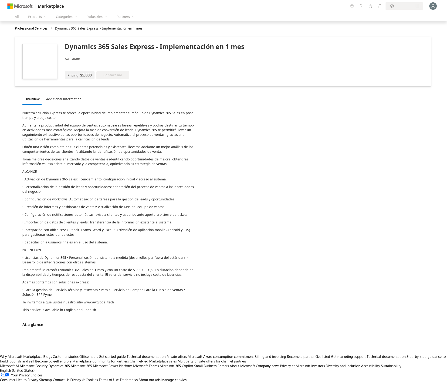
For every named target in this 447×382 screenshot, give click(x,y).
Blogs (47, 356)
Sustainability (391, 365)
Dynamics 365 (59, 365)
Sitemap (45, 379)
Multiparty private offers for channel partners (212, 361)
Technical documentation (146, 356)
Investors (318, 365)
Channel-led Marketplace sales (153, 361)
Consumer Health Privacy (19, 379)
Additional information (63, 99)
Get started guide (112, 356)
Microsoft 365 (81, 365)
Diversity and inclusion (343, 365)
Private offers (176, 356)
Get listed (322, 356)
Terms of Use (109, 379)
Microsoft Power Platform (112, 365)
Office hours (88, 356)
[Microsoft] (20, 6)
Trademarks (129, 379)
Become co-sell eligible (53, 361)
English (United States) (17, 370)
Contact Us (61, 379)
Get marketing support (348, 356)
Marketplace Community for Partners (100, 361)
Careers (223, 365)
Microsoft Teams (146, 365)
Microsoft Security (33, 365)
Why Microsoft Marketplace (21, 356)
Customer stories (65, 356)
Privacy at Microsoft (295, 365)
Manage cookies (173, 379)
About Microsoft (242, 365)
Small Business (205, 365)
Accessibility (370, 365)
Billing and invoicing (270, 356)
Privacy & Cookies (84, 379)
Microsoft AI (9, 365)
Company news (267, 365)
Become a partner (301, 356)
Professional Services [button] (31, 28)
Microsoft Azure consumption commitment (221, 356)
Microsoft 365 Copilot (176, 365)
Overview (32, 99)
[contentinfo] (52, 28)
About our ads (149, 379)
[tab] (33, 99)
